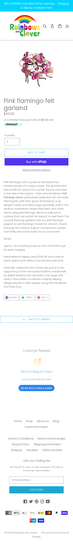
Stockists (32, 450)
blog (56, 421)
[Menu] (67, 26)
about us (43, 421)
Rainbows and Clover (25, 532)
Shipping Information (47, 444)
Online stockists (52, 450)
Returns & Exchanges (51, 439)
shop (29, 421)
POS (43, 532)
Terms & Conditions (21, 439)
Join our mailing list (36, 460)
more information (36, 427)
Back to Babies (39, 319)
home (18, 421)
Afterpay (16, 450)
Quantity (10, 135)
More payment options (37, 170)
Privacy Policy (21, 444)
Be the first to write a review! (36, 388)
